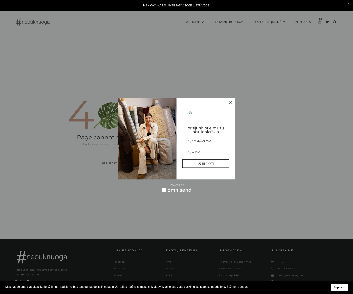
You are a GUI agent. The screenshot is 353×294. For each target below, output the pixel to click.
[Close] (230, 102)
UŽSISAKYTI (206, 163)
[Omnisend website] (176, 187)
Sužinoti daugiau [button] (238, 286)
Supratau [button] (339, 287)
